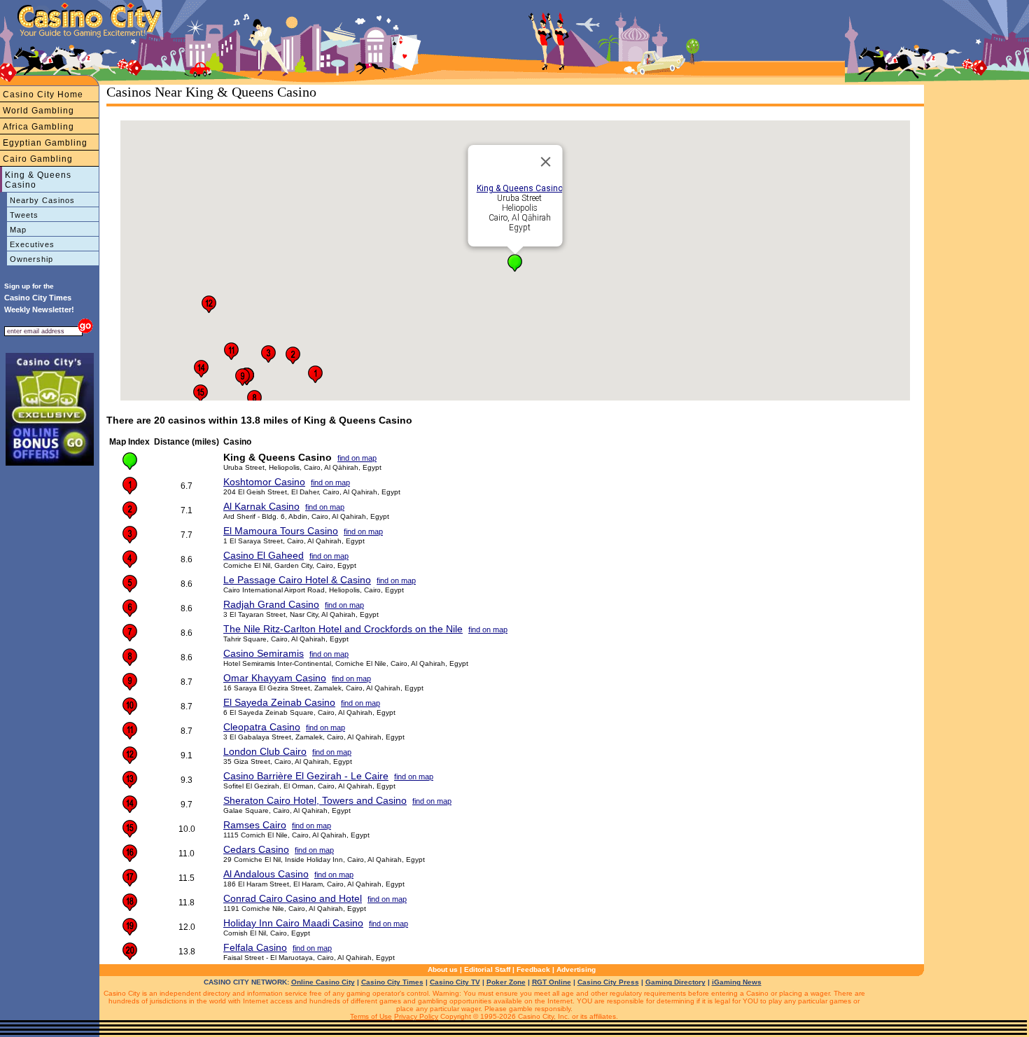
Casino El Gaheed (263, 555)
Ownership (31, 259)
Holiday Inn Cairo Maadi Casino (293, 922)
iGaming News (737, 982)
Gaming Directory (675, 982)
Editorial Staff (487, 969)
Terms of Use (371, 1016)
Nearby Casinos (42, 200)
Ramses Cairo (254, 824)
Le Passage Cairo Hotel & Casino (297, 579)
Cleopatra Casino (261, 726)
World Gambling (38, 111)
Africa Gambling (38, 127)
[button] (515, 263)
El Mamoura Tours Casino (280, 530)
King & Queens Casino (38, 180)
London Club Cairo (265, 751)
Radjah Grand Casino (271, 604)
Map (18, 229)
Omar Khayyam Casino (274, 677)
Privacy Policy (416, 1016)
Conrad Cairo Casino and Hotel (292, 898)
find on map (357, 458)
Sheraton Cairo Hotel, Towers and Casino (315, 800)
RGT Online (551, 982)
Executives (32, 244)
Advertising (576, 969)
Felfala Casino (255, 947)
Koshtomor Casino (264, 481)
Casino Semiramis (263, 653)
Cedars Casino (256, 849)
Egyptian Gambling (45, 143)
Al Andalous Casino (266, 873)
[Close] (546, 162)
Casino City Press (608, 982)
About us (443, 969)
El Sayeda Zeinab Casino (279, 702)
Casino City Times (392, 982)
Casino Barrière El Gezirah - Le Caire (305, 775)
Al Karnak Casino (261, 506)
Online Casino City (323, 982)
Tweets (24, 215)
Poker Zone (506, 982)
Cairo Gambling (38, 159)
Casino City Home (43, 94)
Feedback (533, 969)
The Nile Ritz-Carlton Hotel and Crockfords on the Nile (343, 628)
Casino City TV (455, 982)
